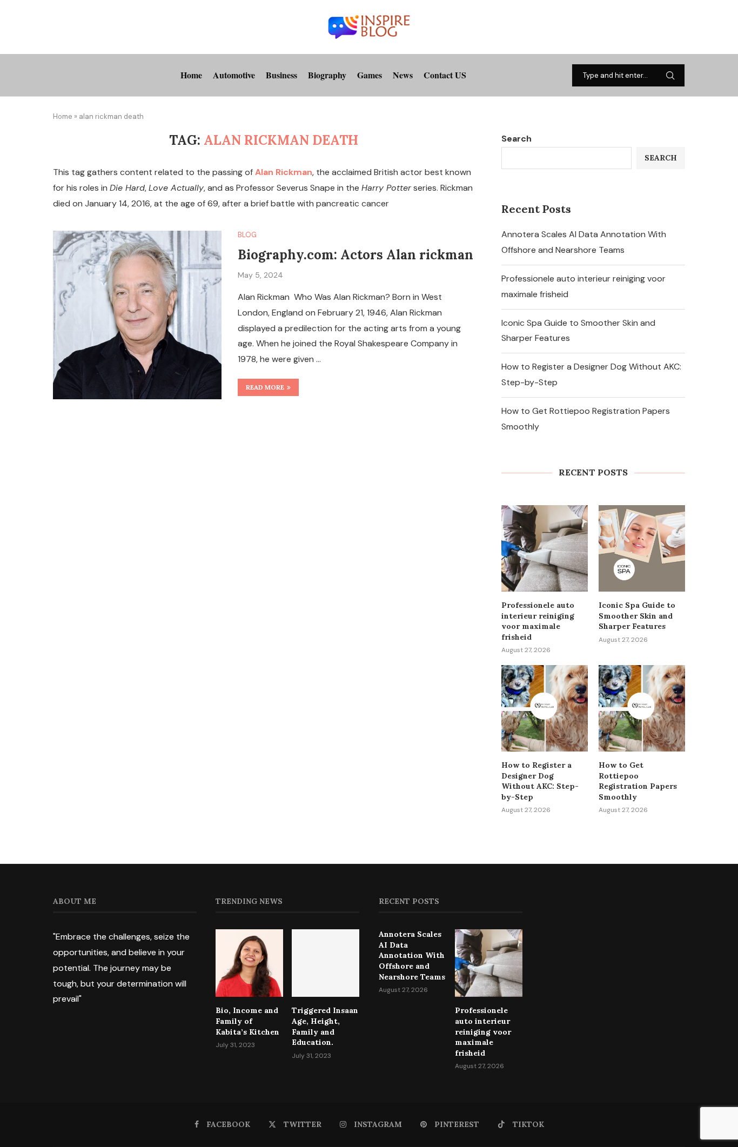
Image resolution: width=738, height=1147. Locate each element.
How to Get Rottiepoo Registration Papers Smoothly (638, 781)
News (403, 75)
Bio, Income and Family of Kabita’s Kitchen (247, 1020)
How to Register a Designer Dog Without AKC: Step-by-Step (540, 781)
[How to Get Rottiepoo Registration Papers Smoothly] (642, 708)
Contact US (445, 75)
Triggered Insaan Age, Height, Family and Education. (325, 1026)
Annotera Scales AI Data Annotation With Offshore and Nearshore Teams (412, 955)
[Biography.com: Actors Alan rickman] (137, 315)
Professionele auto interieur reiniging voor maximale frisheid (537, 621)
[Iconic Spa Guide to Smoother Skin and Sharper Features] (642, 548)
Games (369, 75)
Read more (265, 387)
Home (191, 75)
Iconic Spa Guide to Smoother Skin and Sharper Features (637, 615)
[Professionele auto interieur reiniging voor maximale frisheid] (544, 548)
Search (516, 138)
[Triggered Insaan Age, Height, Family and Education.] (325, 963)
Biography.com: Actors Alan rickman (355, 254)
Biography (327, 75)
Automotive (234, 75)
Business (281, 75)
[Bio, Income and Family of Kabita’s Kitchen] (249, 963)
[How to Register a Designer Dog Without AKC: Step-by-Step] (544, 708)
